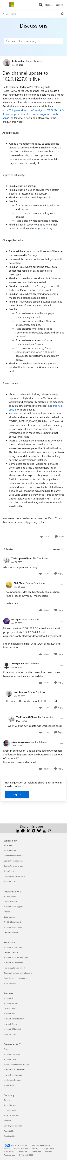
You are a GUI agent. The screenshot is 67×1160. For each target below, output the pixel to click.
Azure (6, 1049)
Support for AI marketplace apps (16, 1064)
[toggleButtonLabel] (62, 13)
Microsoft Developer (12, 1054)
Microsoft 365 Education (13, 962)
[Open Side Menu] (4, 4)
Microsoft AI (8, 998)
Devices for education (12, 952)
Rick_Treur (19, 583)
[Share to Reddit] (33, 830)
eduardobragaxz (20, 741)
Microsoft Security (11, 1003)
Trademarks (22, 1151)
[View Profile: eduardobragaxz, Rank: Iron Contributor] (6, 743)
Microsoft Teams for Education (16, 957)
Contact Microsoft (21, 1148)
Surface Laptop (10, 850)
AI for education (10, 983)
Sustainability (9, 1136)
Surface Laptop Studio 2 (13, 855)
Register (49, 4)
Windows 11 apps (11, 881)
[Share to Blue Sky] (39, 830)
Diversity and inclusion (13, 1126)
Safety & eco (36, 1151)
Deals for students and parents (16, 978)
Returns (7, 911)
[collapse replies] (33, 555)
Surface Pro (8, 845)
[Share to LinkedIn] (17, 830)
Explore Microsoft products (14, 876)
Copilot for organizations (13, 861)
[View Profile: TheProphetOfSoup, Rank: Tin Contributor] (6, 560)
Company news (10, 1110)
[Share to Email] (49, 830)
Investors (7, 1120)
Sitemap (7, 1148)
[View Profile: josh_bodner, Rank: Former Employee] (6, 63)
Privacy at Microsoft (12, 1115)
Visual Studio (9, 1085)
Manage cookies (48, 1148)
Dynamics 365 (9, 1008)
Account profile (10, 896)
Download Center (11, 901)
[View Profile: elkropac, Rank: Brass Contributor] (6, 621)
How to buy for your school (14, 968)
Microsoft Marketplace (13, 1075)
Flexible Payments (11, 932)
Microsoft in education (13, 947)
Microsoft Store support (13, 906)
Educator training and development (18, 973)
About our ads (9, 1155)
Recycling (48, 1151)
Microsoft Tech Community (14, 1069)
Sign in (17, 794)
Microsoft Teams (10, 1024)
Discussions (11, 13)
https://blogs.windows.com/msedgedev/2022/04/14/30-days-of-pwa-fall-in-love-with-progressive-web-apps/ (33, 113)
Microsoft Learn (10, 1059)
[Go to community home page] (11, 4)
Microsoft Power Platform (14, 1019)
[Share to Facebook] (23, 830)
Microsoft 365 (9, 1013)
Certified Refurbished (12, 922)
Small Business (10, 1034)
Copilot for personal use (13, 866)
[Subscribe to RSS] (44, 830)
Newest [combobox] (58, 549)
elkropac (16, 619)
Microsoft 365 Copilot (12, 1029)
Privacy (35, 1148)
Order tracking (9, 917)
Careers (7, 1100)
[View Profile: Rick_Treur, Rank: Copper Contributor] (9, 585)
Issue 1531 (45, 228)
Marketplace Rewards (12, 1080)
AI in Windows (9, 871)
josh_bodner (19, 61)
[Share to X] (28, 830)
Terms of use (9, 1151)
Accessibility (9, 1131)
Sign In (59, 4)
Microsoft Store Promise (13, 927)
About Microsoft (10, 1105)
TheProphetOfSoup (21, 558)
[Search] (41, 5)
